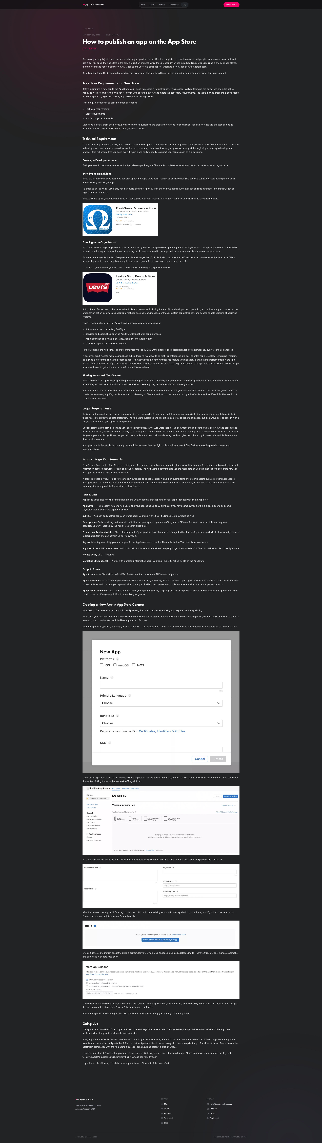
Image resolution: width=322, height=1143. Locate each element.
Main (143, 5)
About (152, 5)
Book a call (231, 5)
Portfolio (162, 5)
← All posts (88, 29)
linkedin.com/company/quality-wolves (230, 1137)
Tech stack (174, 5)
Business (92, 49)
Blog (184, 5)
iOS (85, 49)
